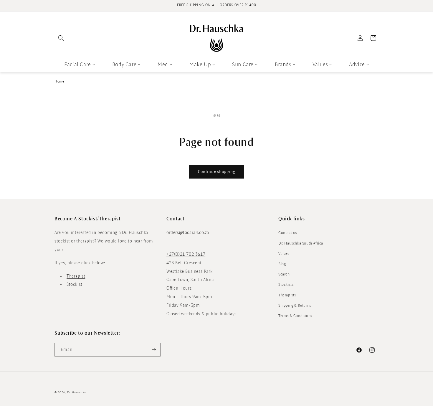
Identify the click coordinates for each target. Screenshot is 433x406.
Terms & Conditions (295, 316)
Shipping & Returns (294, 305)
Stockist (74, 284)
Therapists (287, 295)
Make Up (200, 64)
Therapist (76, 276)
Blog (282, 264)
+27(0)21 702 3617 (185, 254)
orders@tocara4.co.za (187, 232)
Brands (283, 64)
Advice (357, 64)
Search (284, 274)
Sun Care (243, 64)
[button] (60, 38)
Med (163, 64)
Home (59, 81)
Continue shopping (216, 171)
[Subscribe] (153, 350)
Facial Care (77, 64)
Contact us (287, 233)
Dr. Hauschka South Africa (300, 243)
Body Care (124, 64)
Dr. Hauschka (76, 392)
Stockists (285, 285)
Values (320, 64)
